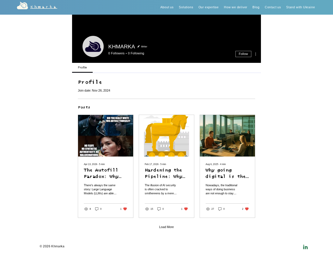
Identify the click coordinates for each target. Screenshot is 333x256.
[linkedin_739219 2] (305, 247)
